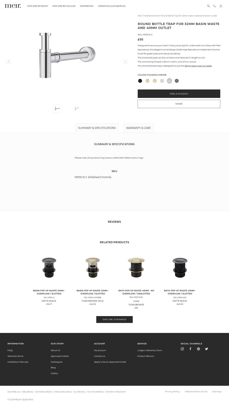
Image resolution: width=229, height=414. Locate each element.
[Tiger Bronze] (147, 81)
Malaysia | (28, 391)
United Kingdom (115, 391)
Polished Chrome (157, 75)
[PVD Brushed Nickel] (162, 81)
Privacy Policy (172, 391)
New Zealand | (63, 391)
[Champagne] (155, 81)
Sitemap (217, 391)
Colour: (152, 75)
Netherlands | (44, 391)
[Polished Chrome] (169, 81)
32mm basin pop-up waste (198, 65)
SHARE (179, 104)
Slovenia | (79, 391)
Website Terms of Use (196, 391)
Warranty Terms (15, 356)
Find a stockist (179, 93)
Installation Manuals (17, 362)
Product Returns (145, 356)
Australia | (14, 391)
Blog (53, 367)
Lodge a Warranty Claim (149, 350)
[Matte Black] (140, 81)
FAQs (10, 350)
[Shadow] (177, 81)
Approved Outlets (60, 356)
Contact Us (99, 356)
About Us (55, 350)
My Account (100, 350)
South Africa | (95, 391)
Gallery (54, 373)
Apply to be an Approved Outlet (110, 362)
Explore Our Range (114, 319)
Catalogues (56, 362)
